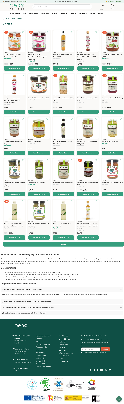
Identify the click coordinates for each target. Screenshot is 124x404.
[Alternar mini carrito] (112, 7)
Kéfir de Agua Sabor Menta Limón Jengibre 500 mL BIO (13, 225)
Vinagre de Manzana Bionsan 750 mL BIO (63, 56)
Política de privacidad (40, 359)
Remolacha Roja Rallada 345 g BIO (112, 99)
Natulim (62, 347)
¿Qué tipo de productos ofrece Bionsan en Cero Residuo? (22, 289)
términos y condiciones (100, 352)
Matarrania (63, 342)
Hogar (25, 13)
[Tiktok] (94, 370)
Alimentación (33, 13)
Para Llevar (63, 13)
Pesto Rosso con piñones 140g (112, 182)
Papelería (73, 13)
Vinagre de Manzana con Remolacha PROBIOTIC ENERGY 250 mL (12, 100)
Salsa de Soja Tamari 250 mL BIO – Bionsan (62, 143)
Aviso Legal (40, 364)
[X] (105, 370)
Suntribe (62, 350)
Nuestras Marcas (43, 344)
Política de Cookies (44, 367)
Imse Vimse (63, 361)
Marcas (100, 13)
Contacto (39, 339)
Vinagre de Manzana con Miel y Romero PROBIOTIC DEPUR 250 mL (87, 226)
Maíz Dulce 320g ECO (35, 141)
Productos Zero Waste (42, 348)
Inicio (7, 19)
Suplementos (45, 13)
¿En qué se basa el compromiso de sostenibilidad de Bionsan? (24, 313)
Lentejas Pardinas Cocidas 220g (13, 143)
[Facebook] (97, 370)
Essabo (61, 359)
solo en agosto (22, 1)
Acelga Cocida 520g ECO (36, 182)
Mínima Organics (66, 353)
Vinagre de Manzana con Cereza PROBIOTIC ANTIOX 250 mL (86, 57)
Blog (38, 341)
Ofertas (92, 13)
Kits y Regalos (83, 13)
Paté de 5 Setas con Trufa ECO (38, 98)
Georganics (63, 345)
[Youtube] (101, 370)
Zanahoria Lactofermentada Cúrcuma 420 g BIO (13, 56)
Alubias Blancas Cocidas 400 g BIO (63, 99)
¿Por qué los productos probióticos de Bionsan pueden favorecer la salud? (28, 307)
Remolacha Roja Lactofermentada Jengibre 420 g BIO (37, 57)
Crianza (54, 13)
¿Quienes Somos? (43, 336)
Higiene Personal (14, 13)
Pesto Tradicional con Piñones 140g (14, 184)
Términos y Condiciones (41, 354)
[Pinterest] (110, 370)
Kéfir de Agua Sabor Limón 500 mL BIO (62, 225)
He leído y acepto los (94, 352)
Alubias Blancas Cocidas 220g (63, 182)
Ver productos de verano (114, 1)
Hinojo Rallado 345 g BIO (110, 141)
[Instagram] (90, 370)
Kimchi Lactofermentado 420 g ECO (112, 56)
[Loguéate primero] (23, 32)
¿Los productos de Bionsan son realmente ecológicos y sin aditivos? (26, 302)
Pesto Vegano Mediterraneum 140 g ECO (38, 225)
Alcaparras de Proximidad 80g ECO (87, 184)
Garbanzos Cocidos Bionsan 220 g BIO (87, 143)
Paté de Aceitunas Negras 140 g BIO (87, 99)
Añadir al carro (14, 68)
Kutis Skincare (64, 339)
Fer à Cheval (64, 356)
